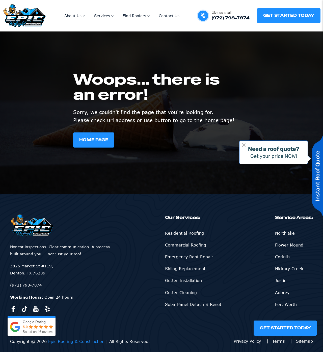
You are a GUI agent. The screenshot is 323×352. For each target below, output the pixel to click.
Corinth (282, 257)
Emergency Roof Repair (189, 257)
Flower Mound (289, 245)
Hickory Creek (289, 268)
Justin (280, 280)
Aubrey (282, 292)
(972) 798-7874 (26, 285)
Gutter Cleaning (181, 292)
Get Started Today (285, 328)
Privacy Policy (248, 341)
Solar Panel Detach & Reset (193, 304)
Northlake (285, 233)
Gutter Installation (183, 280)
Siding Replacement (185, 268)
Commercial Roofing (185, 245)
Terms (279, 341)
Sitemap (304, 341)
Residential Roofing (184, 233)
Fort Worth (286, 304)
